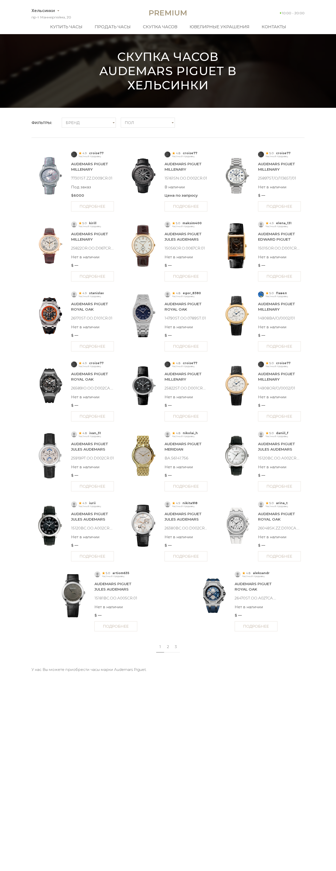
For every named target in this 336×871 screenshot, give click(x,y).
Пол (129, 122)
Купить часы (66, 26)
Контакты (274, 26)
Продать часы (113, 26)
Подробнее (92, 206)
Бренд (72, 122)
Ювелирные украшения (219, 26)
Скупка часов (160, 26)
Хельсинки (43, 10)
